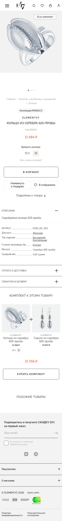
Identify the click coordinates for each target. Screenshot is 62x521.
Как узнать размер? (31, 160)
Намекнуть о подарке (17, 185)
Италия (37, 245)
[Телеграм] (36, 454)
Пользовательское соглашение (36, 514)
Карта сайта (33, 493)
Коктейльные (40, 240)
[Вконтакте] (26, 454)
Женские (38, 233)
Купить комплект (31, 374)
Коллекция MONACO (31, 110)
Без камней (39, 237)
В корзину (31, 172)
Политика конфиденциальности (12, 514)
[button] (28, 90)
